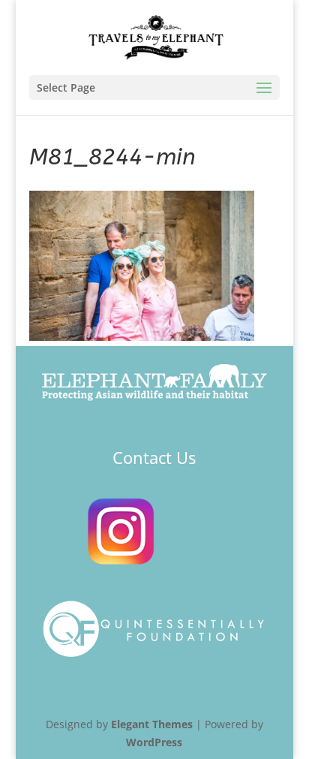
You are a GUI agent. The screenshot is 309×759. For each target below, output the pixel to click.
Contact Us (154, 457)
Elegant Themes (152, 724)
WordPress (154, 742)
